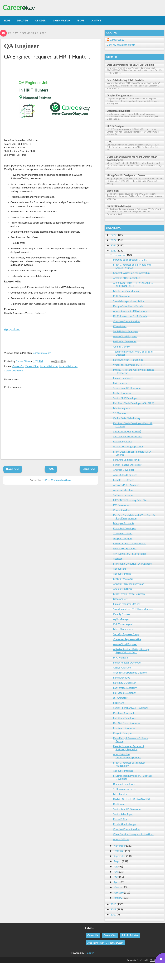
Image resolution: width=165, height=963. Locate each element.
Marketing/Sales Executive (128, 290)
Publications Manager (119, 205)
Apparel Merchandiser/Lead (128, 583)
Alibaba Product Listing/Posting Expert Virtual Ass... (131, 651)
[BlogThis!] (55, 361)
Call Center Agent (123, 624)
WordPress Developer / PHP (129, 364)
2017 (113, 914)
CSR (109, 141)
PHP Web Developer (124, 341)
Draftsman (119, 803)
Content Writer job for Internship (131, 272)
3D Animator (120, 697)
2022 (113, 239)
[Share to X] (58, 361)
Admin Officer (121, 839)
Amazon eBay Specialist (126, 277)
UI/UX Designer (116, 126)
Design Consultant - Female (128, 306)
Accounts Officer (122, 588)
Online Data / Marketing (126, 418)
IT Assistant (119, 326)
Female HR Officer (123, 479)
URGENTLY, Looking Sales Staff (130, 500)
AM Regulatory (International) (129, 553)
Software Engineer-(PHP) (127, 459)
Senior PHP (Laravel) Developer (130, 707)
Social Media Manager (125, 331)
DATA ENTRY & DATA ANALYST (131, 798)
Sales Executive (121, 677)
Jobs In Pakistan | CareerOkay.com (105, 942)
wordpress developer (118, 110)
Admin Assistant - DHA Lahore (130, 311)
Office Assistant (122, 667)
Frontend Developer (124, 727)
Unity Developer (122, 392)
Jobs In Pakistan (49, 366)
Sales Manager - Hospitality (128, 301)
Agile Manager (121, 619)
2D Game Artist (122, 413)
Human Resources (123, 377)
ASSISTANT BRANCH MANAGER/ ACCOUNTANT (133, 284)
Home (51, 469)
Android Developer (123, 469)
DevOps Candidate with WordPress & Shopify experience (134, 517)
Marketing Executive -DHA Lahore (132, 563)
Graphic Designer (122, 538)
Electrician (113, 190)
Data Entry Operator (124, 682)
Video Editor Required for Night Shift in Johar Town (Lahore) (132, 158)
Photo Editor (120, 819)
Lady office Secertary (125, 687)
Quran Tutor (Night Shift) (127, 431)
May (116, 876)
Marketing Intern (122, 408)
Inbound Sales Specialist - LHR (129, 259)
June (116, 871)
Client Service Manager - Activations (133, 834)
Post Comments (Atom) (58, 479)
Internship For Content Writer (129, 543)
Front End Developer (124, 528)
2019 (113, 904)
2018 (113, 909)
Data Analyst (120, 598)
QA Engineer (21, 45)
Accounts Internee (123, 770)
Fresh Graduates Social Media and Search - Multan (132, 266)
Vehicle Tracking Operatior (128, 446)
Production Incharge (124, 824)
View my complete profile (121, 44)
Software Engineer (123, 494)
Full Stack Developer (124, 692)
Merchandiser (121, 793)
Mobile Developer (123, 578)
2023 (113, 234)
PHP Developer (122, 296)
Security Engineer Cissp (126, 634)
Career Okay (32, 366)
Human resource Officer (126, 603)
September (120, 855)
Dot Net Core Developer (126, 722)
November (120, 845)
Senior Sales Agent (123, 814)
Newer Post (12, 469)
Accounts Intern (122, 573)
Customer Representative (127, 639)
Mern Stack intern (123, 629)
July (116, 866)
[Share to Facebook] (61, 361)
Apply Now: (12, 329)
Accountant (119, 568)
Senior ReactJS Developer (127, 387)
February (119, 892)
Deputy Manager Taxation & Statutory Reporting (128, 748)
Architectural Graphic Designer (130, 672)
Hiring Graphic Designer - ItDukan (126, 175)
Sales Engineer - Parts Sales (128, 359)
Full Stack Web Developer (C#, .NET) (133, 403)
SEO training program (125, 788)
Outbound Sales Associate (127, 436)
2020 (113, 250)
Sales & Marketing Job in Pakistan (125, 79)
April (116, 881)
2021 (113, 245)
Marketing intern (122, 441)
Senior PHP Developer (125, 398)
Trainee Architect (122, 533)
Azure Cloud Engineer (125, 336)
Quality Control (121, 346)
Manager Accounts (123, 523)
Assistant (118, 558)
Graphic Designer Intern (120, 95)
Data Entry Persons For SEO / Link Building (130, 64)
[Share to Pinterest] (64, 361)
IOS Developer (121, 505)
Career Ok (18, 366)
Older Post (89, 469)
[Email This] (52, 361)
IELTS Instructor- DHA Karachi (130, 316)
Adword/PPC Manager (126, 484)
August (117, 861)
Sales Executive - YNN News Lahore (133, 608)
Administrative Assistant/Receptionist (127, 756)
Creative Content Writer (126, 321)
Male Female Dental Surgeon (129, 593)
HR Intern (118, 702)
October (118, 850)
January (118, 897)
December (119, 255)
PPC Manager (121, 657)
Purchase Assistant (123, 712)
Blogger (89, 952)
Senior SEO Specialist (124, 548)
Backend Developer (124, 783)
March (117, 887)
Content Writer (121, 510)
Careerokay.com (42, 352)
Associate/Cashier (123, 489)
